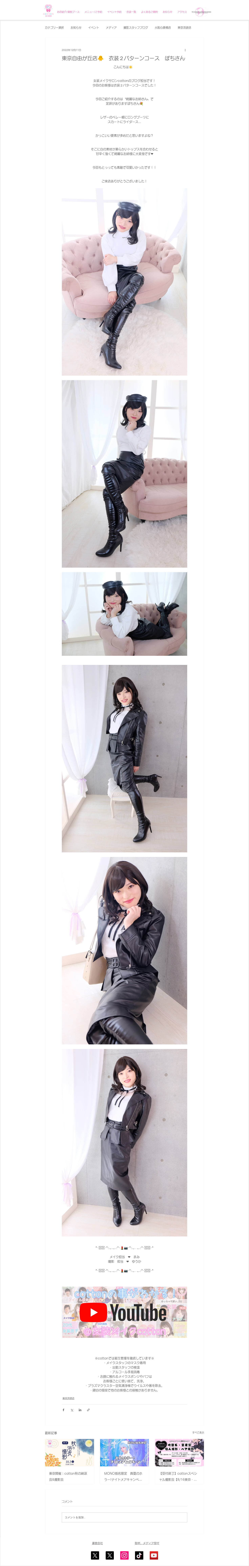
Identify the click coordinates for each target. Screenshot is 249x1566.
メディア (111, 27)
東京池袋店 (184, 27)
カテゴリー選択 (54, 27)
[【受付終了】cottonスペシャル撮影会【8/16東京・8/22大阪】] (179, 1452)
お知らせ (76, 27)
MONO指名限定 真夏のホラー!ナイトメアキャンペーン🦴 (123, 1477)
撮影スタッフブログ (135, 27)
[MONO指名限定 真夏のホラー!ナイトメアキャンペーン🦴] (124, 1452)
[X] (95, 1555)
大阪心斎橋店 (163, 27)
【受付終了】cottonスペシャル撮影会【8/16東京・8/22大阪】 (178, 1477)
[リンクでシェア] (88, 1410)
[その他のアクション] (185, 50)
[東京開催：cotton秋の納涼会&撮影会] (69, 1452)
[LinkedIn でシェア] (80, 1410)
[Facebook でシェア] (63, 1410)
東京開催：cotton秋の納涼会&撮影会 (68, 1476)
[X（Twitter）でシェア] (71, 1410)
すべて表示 (198, 1432)
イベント (93, 27)
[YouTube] (154, 1555)
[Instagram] (124, 1555)
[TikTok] (139, 1555)
